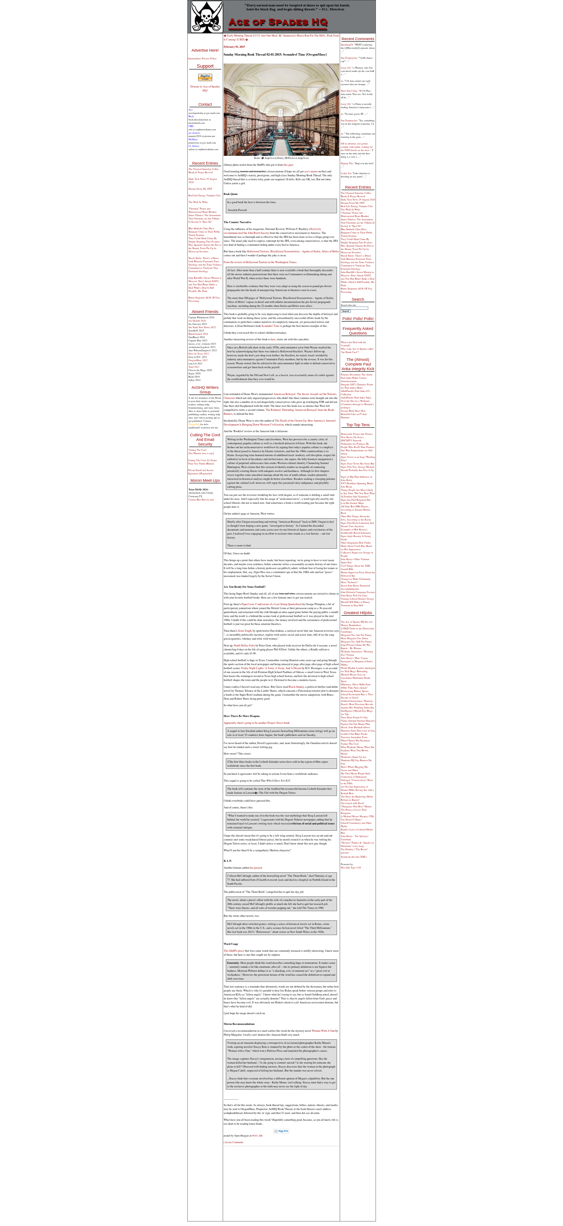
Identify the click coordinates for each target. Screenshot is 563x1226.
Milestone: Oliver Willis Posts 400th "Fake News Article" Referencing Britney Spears (356, 688)
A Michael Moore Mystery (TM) (357, 816)
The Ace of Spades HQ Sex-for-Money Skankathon (357, 623)
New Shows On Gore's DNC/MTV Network (352, 438)
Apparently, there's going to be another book (256, 723)
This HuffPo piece (234, 951)
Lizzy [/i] (345, 67)
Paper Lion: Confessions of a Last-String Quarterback (271, 604)
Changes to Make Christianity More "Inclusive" (356, 580)
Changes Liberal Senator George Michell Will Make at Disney (357, 600)
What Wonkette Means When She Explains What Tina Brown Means (358, 750)
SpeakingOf (347, 44)
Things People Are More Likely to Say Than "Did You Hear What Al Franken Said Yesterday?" (358, 493)
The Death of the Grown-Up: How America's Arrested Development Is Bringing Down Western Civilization (279, 422)
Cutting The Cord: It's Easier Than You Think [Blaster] (202, 461)
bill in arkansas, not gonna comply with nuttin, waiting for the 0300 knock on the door (357, 147)
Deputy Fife (347, 163)
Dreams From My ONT (200, 188)
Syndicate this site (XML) (354, 856)
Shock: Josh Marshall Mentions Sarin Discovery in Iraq (358, 729)
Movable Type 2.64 (351, 867)
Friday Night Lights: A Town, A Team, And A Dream (271, 668)
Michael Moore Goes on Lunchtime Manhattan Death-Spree (356, 678)
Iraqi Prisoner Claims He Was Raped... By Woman (355, 646)
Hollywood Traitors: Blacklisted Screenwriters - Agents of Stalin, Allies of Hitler (293, 251)
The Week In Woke (198, 202)
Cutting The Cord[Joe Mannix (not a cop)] (201, 451)
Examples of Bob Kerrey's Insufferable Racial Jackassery (356, 531)
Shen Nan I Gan (349, 90)
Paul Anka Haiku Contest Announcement (353, 379)
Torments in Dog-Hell (352, 605)
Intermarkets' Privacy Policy (202, 58)
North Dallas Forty (244, 645)
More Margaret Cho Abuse (354, 638)
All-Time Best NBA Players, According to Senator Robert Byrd (355, 510)
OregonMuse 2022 (198, 360)
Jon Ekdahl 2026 (197, 320)
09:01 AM (257, 1135)
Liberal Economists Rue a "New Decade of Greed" (357, 696)
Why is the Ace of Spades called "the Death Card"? (357, 350)
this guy (287, 165)
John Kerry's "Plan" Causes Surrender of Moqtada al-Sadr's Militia (357, 661)
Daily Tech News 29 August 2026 (358, 199)
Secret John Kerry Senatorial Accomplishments (355, 587)
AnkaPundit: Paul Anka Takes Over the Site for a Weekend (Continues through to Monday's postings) (357, 402)
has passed (256, 867)
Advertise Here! (205, 50)
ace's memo (311, 171)
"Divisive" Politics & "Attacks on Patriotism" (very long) (357, 844)
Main (300, 35)
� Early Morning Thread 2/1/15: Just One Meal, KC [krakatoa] (259, 35)
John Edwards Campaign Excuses (358, 592)
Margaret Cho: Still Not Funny (356, 641)
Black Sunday (296, 687)
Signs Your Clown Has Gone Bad (358, 463)
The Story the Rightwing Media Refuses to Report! (357, 798)
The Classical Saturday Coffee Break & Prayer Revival (203, 170)
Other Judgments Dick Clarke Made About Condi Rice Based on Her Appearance (356, 546)
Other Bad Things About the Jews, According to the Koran (356, 518)
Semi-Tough (244, 631)
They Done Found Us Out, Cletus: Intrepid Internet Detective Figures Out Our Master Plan (358, 721)
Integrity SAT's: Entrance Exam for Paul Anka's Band (357, 386)
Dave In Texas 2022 (198, 353)
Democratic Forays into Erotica (357, 433)
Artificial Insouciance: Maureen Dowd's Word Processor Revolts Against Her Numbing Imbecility (357, 704)
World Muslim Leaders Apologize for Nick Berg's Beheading (358, 669)
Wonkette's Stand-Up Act (353, 757)
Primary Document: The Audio (357, 374)
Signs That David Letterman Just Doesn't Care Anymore (357, 524)
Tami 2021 (193, 366)
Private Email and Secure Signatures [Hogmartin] (201, 471)
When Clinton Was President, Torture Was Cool (355, 742)
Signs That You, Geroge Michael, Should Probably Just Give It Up (358, 468)
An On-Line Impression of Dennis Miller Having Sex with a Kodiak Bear (357, 790)
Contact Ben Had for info (201, 499)
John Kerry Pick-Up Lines (354, 595)
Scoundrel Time (270, 326)
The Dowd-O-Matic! (351, 819)
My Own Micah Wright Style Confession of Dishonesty (355, 775)
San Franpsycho (349, 57)
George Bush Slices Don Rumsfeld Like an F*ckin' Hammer (354, 414)
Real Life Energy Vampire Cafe (204, 195)
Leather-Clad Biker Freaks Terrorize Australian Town (354, 735)
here (273, 339)
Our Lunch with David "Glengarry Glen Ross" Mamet (356, 804)
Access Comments (234, 1142)
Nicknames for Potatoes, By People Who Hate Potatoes (358, 445)
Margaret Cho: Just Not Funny (356, 635)
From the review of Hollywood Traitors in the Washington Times (260, 262)
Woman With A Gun (323, 1031)
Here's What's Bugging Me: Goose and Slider (354, 768)
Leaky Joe (346, 173)
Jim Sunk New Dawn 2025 (202, 327)
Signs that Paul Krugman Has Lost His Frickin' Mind (356, 501)
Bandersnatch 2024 (198, 333)
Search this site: (348, 305)
